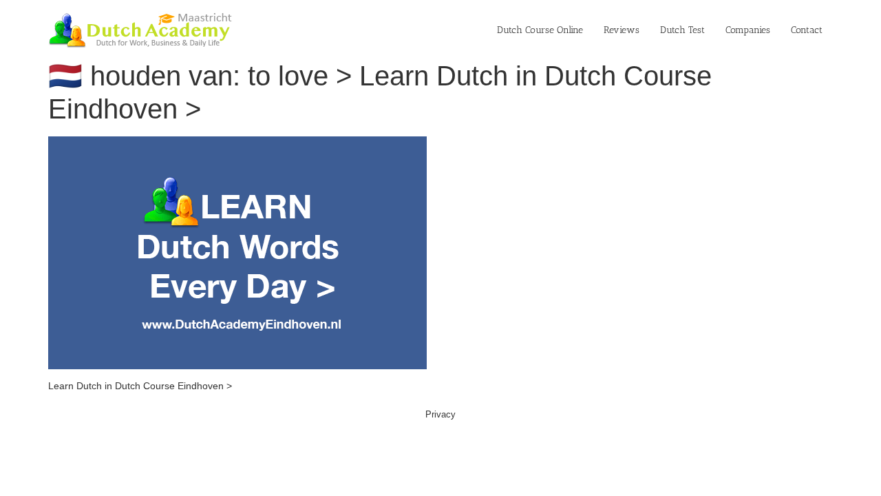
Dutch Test (682, 30)
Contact (806, 30)
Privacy (440, 414)
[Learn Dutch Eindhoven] (237, 143)
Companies (747, 30)
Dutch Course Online (540, 30)
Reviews (621, 30)
